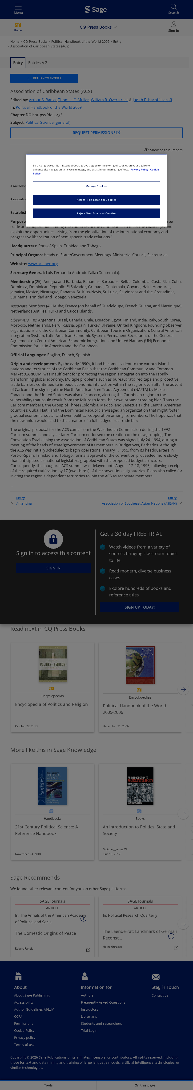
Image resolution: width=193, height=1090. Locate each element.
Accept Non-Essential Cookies (97, 199)
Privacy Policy (140, 169)
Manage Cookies (97, 186)
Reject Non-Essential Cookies (96, 213)
